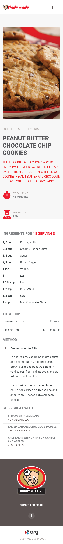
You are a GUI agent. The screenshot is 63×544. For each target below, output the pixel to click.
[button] (58, 7)
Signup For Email (31, 505)
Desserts (33, 129)
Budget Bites (11, 129)
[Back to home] (16, 7)
